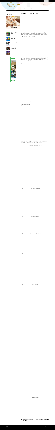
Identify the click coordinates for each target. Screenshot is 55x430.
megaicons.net (46, 426)
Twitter (47, 4)
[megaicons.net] (14, 5)
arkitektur (11, 8)
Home (7, 8)
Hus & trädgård (16, 8)
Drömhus (32, 8)
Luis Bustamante (41, 101)
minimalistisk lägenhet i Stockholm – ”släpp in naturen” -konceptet (27, 420)
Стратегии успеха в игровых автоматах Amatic (14, 38)
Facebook (44, 4)
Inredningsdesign (23, 8)
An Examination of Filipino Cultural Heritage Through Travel (15, 48)
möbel (28, 8)
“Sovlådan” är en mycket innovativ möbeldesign (42, 419)
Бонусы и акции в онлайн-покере (15, 42)
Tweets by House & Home (9, 14)
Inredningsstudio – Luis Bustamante (30, 13)
